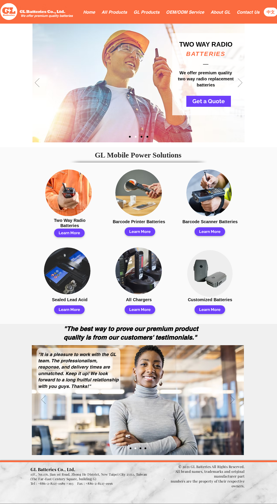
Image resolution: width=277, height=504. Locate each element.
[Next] (240, 83)
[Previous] (37, 83)
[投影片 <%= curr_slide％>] (130, 137)
